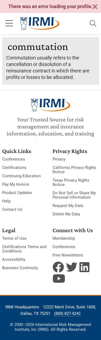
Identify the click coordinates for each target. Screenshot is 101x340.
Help (6, 201)
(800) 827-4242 (67, 313)
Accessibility (13, 259)
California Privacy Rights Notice (74, 169)
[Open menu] (9, 23)
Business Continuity (20, 267)
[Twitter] (71, 267)
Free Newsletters (68, 255)
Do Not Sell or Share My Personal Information (74, 195)
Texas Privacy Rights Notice (71, 182)
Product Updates (17, 192)
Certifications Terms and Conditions (24, 249)
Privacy (59, 159)
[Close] (95, 7)
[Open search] (93, 23)
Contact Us (12, 209)
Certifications (14, 167)
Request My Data (68, 205)
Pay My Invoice (15, 184)
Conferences (13, 159)
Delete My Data (66, 214)
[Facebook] (58, 267)
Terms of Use (14, 238)
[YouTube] (58, 278)
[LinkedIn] (85, 267)
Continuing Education (21, 176)
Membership (64, 238)
